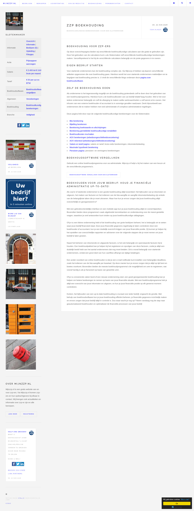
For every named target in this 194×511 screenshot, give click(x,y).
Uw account (174, 3)
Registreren (28, 414)
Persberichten (112, 3)
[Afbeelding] (21, 249)
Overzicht (30, 41)
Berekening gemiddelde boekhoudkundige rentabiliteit (93, 131)
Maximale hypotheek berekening (84, 147)
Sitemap (8, 503)
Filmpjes (30, 54)
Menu (190, 3)
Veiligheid (30, 115)
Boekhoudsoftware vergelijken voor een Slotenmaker (94, 174)
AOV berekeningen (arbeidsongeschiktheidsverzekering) (94, 137)
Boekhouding (95, 3)
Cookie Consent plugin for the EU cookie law (177, 507)
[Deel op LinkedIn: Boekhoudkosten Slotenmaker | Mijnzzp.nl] (28, 127)
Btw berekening (76, 121)
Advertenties (57, 3)
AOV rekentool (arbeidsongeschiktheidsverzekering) (92, 141)
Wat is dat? (185, 499)
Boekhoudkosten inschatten (82, 134)
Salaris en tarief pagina (80, 144)
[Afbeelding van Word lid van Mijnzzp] (21, 194)
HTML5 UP (21, 498)
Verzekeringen (32, 99)
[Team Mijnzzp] (31, 165)
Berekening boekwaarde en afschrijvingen (88, 127)
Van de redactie (76, 3)
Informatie (30, 44)
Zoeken (182, 3)
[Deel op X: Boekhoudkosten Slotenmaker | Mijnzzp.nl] (24, 127)
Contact (129, 3)
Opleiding (30, 51)
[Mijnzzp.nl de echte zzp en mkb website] (14, 21)
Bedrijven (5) (31, 48)
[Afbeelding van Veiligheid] (21, 150)
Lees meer (12, 414)
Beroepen (41, 3)
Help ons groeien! (17, 432)
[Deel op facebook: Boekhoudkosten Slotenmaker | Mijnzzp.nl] (19, 127)
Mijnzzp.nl (9, 3)
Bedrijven (27, 3)
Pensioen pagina (77, 151)
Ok (177, 503)
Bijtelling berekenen (78, 124)
